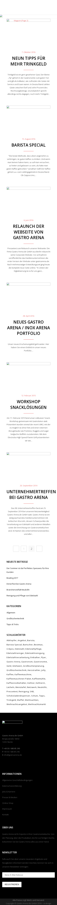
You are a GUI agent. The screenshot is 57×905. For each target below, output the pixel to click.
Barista (30, 640)
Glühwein (17, 666)
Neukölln (42, 687)
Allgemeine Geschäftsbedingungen (17, 780)
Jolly (43, 670)
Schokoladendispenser (18, 695)
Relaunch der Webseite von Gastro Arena (28, 231)
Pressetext (12, 691)
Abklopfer (12, 640)
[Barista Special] (28, 118)
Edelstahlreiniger (15, 653)
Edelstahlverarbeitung (18, 657)
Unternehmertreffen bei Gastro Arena (31, 494)
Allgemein (11, 612)
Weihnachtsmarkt (37, 704)
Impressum (7, 808)
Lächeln (10, 687)
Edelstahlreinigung (34, 653)
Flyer (43, 657)
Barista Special (28, 145)
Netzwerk (32, 687)
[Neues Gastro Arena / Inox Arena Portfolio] (28, 295)
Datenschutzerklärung (11, 786)
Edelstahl (19, 649)
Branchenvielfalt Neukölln (18, 589)
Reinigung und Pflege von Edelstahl (22, 595)
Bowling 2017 (12, 578)
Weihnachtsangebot (17, 704)
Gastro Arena (13, 661)
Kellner (31, 683)
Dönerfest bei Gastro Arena (19, 583)
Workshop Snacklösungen (28, 404)
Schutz (34, 695)
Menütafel (20, 687)
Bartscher (28, 644)
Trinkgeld (11, 700)
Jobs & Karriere (8, 791)
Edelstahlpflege (33, 649)
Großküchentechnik (15, 618)
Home (9, 20)
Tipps (42, 695)
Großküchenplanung (33, 666)
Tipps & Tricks (13, 624)
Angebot (22, 640)
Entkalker (35, 657)
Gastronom (27, 661)
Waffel (20, 700)
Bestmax (38, 644)
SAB (32, 691)
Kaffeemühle (38, 678)
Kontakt (5, 814)
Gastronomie (40, 661)
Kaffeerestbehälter (16, 683)
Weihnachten (31, 700)
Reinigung (24, 691)
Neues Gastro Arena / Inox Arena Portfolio (28, 327)
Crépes (10, 649)
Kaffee (10, 674)
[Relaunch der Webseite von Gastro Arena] (28, 199)
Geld (9, 666)
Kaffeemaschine (23, 674)
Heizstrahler (34, 670)
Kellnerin (40, 683)
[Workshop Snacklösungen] (28, 374)
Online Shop (7, 803)
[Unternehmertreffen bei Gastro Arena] (28, 464)
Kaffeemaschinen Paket (19, 678)
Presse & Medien (9, 797)
